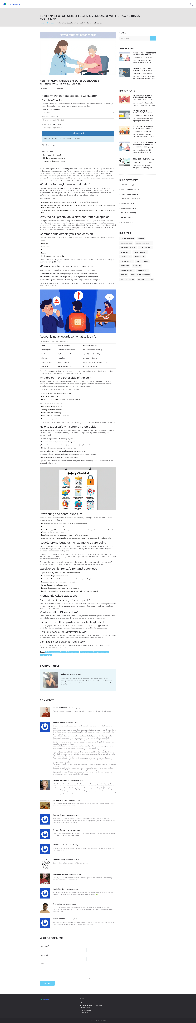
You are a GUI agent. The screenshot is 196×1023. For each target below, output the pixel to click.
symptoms (125, 266)
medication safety (128, 247)
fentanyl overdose (72, 652)
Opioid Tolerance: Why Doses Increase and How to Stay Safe (144, 70)
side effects (125, 256)
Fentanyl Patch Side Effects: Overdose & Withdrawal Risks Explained (144, 54)
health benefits (140, 252)
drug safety (139, 256)
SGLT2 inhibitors (127, 279)
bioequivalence (145, 247)
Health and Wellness (130, 189)
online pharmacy (127, 238)
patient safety (126, 261)
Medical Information (130, 199)
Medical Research (128, 208)
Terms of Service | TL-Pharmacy (91, 1005)
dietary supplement (143, 243)
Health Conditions (129, 194)
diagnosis (137, 266)
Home (42, 23)
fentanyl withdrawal (87, 652)
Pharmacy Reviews (129, 213)
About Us (83, 1002)
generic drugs (126, 243)
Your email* (44, 955)
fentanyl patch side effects (55, 652)
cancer (141, 238)
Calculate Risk (78, 133)
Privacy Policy (85, 1007)
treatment (125, 252)
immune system (142, 261)
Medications (50, 23)
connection (142, 270)
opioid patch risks (102, 652)
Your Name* (44, 946)
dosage (124, 275)
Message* (43, 964)
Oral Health (127, 222)
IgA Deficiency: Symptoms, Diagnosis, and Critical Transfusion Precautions (143, 97)
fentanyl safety (45, 655)
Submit (47, 983)
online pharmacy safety (140, 275)
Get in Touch (84, 1013)
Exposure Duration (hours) (51, 124)
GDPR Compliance (86, 1010)
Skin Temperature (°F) (50, 117)
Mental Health (127, 203)
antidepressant (127, 270)
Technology (127, 217)
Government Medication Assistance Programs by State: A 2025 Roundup (143, 128)
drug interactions (145, 279)
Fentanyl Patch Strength (51, 109)
